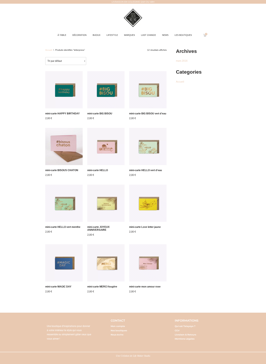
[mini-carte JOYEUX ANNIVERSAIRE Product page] (106, 203)
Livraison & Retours (185, 334)
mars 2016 (181, 60)
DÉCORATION (79, 35)
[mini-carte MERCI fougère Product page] (106, 263)
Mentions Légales (184, 338)
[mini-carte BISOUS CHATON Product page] (64, 146)
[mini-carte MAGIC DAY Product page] (64, 263)
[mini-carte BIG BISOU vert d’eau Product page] (148, 90)
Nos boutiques (119, 330)
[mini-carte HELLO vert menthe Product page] (64, 203)
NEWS (165, 35)
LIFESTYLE (112, 35)
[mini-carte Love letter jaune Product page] (148, 203)
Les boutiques (183, 35)
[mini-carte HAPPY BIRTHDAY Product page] (64, 90)
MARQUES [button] (129, 35)
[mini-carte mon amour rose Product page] (148, 263)
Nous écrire (117, 334)
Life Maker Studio (141, 355)
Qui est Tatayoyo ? (185, 326)
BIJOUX (96, 35)
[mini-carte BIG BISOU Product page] (106, 90)
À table (62, 35)
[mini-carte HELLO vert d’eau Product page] (148, 146)
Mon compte (118, 326)
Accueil (48, 50)
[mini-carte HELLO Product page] (106, 146)
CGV (177, 330)
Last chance (148, 35)
